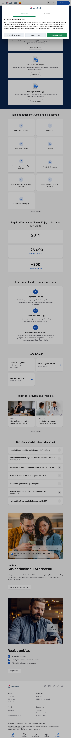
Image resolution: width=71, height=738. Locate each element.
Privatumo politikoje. (57, 28)
